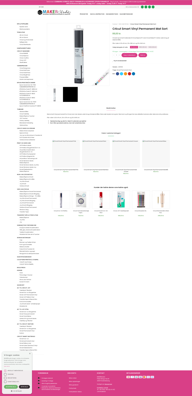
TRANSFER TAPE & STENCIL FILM (27, 215)
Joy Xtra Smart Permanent (28, 198)
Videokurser (24, 277)
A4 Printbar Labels (25, 145)
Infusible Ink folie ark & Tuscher (29, 234)
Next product (173, 24)
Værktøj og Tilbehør (26, 321)
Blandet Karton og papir (27, 251)
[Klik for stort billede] (50, 82)
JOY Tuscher (24, 118)
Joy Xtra (22, 220)
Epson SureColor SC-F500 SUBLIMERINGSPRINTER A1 (28, 103)
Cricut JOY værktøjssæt (121, 211)
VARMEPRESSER (22, 66)
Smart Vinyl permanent (27, 314)
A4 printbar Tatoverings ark (28, 158)
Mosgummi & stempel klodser (29, 253)
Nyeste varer (24, 27)
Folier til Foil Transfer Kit (27, 249)
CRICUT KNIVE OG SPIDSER (26, 128)
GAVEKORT (20, 285)
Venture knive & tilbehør (27, 140)
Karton (22, 333)
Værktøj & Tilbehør (26, 290)
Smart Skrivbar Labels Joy (28, 167)
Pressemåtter (24, 77)
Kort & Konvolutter (25, 302)
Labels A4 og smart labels (28, 318)
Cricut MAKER (24, 53)
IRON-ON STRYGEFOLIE (24, 174)
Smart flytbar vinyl (25, 343)
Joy (21, 222)
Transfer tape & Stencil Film (28, 299)
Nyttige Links (23, 42)
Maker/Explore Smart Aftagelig (29, 194)
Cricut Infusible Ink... (141, 211)
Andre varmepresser (26, 79)
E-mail (125, 73)
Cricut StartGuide (25, 44)
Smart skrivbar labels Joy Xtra (29, 165)
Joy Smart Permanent (27, 203)
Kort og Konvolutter (26, 244)
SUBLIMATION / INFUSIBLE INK (26, 225)
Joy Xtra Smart (24, 181)
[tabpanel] (66, 157)
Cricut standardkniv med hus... (161, 212)
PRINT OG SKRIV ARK (24, 143)
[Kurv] (149, 14)
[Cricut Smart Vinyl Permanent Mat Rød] (96, 153)
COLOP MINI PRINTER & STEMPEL (27, 260)
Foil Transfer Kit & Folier (27, 137)
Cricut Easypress (25, 68)
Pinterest (129, 73)
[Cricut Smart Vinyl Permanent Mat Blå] (156, 153)
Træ (21, 240)
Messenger (108, 384)
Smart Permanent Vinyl (27, 331)
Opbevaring (24, 125)
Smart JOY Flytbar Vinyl (27, 297)
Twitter (121, 73)
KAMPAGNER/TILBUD (24, 48)
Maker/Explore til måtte (27, 179)
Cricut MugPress (25, 75)
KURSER (19, 270)
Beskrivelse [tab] (111, 108)
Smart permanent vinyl (124, 70)
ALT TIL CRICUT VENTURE (25, 324)
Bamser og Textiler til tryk (28, 242)
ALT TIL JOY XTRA (22, 309)
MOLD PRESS (21, 268)
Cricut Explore (24, 56)
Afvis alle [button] (24, 387)
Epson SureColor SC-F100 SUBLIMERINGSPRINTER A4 (28, 86)
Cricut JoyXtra (24, 58)
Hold (21, 273)
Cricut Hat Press (25, 70)
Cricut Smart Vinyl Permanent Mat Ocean (126, 171)
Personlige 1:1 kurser (26, 275)
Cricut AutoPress (25, 73)
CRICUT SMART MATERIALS (26, 336)
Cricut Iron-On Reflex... (61, 211)
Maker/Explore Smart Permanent (30, 191)
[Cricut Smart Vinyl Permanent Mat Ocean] (126, 153)
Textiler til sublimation (26, 232)
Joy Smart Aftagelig (26, 205)
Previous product (168, 24)
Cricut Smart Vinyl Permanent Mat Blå (156, 170)
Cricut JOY (23, 60)
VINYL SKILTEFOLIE (23, 189)
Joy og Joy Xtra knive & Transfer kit (31, 135)
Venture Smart (24, 186)
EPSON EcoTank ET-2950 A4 (28, 91)
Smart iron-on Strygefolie (28, 312)
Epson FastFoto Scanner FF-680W (30, 106)
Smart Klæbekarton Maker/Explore (26, 170)
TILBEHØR (20, 109)
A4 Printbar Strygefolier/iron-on (30, 148)
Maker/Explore (24, 217)
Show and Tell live (25, 280)
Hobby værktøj (24, 120)
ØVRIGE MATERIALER (23, 238)
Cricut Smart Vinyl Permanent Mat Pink (66, 170)
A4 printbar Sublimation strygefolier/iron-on (27, 151)
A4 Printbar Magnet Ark (27, 156)
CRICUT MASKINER (23, 51)
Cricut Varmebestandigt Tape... (81, 212)
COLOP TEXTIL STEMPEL (26, 264)
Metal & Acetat (24, 247)
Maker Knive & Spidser (27, 131)
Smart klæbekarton (26, 348)
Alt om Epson (24, 37)
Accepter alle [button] (11, 387)
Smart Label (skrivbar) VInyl (28, 345)
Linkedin (133, 73)
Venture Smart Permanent (28, 207)
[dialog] (17, 372)
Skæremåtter (24, 111)
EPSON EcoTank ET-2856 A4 (28, 89)
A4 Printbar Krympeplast (27, 154)
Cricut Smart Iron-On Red (101, 212)
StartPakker (23, 62)
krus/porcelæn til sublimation (29, 228)
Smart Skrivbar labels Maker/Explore (26, 162)
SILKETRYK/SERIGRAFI (24, 257)
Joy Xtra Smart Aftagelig (27, 201)
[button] (17, 391)
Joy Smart (23, 184)
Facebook (117, 73)
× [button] (29, 353)
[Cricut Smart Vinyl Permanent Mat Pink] (66, 153)
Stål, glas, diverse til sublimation (30, 230)
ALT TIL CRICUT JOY (23, 288)
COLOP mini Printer (26, 262)
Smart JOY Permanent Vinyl (28, 295)
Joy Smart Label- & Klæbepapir (30, 304)
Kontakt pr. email (102, 388)
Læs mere (7, 366)
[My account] (153, 14)
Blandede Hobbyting (26, 123)
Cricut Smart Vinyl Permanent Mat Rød (96, 170)
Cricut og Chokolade (26, 40)
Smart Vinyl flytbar (25, 316)
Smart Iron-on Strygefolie (28, 292)
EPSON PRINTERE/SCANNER (26, 83)
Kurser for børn (24, 282)
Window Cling (24, 210)
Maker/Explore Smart (26, 177)
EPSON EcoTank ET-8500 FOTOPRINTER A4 (27, 94)
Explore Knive (24, 133)
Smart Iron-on (24, 339)
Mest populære (25, 29)
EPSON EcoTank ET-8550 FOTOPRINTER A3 (27, 99)
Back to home (171, 24)
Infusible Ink (23, 306)
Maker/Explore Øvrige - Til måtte (30, 196)
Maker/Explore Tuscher (27, 116)
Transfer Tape (24, 212)
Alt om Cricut (24, 35)
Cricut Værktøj (24, 114)
